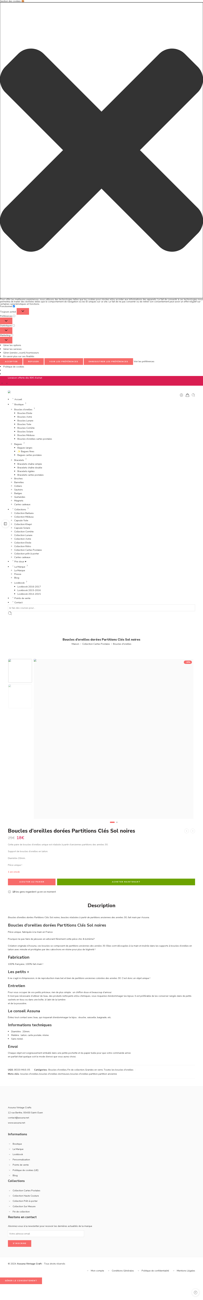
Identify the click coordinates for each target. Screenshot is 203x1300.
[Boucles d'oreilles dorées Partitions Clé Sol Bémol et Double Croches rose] (186, 831)
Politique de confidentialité (155, 1270)
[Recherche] (193, 395)
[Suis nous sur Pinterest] (15, 1129)
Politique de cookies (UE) (25, 1170)
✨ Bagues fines (25, 451)
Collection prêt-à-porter (26, 553)
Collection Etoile (22, 542)
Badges (18, 493)
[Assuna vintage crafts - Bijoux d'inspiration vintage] (20, 391)
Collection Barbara (23, 513)
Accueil (18, 399)
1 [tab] (112, 825)
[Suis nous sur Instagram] (20, 1129)
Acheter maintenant (126, 882)
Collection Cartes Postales (28, 550)
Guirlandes (19, 497)
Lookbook (19, 582)
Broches (18, 478)
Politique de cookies (13, 366)
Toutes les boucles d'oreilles (118, 1069)
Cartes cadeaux (22, 504)
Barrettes (19, 482)
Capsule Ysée (21, 520)
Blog (16, 577)
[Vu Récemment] (195, 1292)
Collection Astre (22, 538)
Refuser (33, 361)
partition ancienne (107, 1073)
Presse (17, 574)
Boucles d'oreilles (122, 643)
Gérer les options (12, 345)
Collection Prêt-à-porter (25, 1201)
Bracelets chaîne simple (29, 463)
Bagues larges (24, 447)
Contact (18, 602)
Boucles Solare (25, 431)
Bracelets (19, 460)
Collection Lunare (23, 535)
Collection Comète (24, 531)
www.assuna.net (16, 1122)
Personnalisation (21, 1159)
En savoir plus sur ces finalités (18, 356)
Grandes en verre (94, 1069)
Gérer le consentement (21, 1280)
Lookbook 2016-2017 (29, 586)
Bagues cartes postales (29, 455)
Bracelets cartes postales (30, 474)
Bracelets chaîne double (29, 467)
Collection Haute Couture (26, 1195)
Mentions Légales (186, 1270)
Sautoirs (18, 489)
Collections (20, 509)
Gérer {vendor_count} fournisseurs (21, 352)
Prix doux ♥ (20, 561)
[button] (101, 150)
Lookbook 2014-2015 (29, 593)
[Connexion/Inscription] (181, 395)
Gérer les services (12, 349)
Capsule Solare (22, 527)
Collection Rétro (22, 546)
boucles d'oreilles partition (84, 1073)
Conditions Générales (123, 1270)
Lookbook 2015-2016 (29, 590)
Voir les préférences (63, 361)
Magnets (18, 500)
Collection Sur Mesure (24, 1206)
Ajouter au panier (31, 882)
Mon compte (97, 1270)
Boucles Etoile (24, 413)
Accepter (11, 361)
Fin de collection (75, 1069)
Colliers (18, 486)
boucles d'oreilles (29, 1073)
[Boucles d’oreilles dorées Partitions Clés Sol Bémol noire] (20, 671)
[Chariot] (187, 395)
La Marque (19, 566)
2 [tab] (117, 825)
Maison (75, 643)
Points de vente (22, 598)
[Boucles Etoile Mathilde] (192, 831)
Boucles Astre (24, 416)
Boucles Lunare (25, 420)
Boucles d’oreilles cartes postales (34, 438)
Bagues (18, 444)
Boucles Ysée (24, 424)
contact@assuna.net (18, 1117)
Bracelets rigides (26, 471)
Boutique (19, 404)
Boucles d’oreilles (23, 409)
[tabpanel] (113, 739)
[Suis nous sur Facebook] (9, 1129)
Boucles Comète (26, 427)
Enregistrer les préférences (108, 361)
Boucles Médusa (25, 435)
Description (101, 905)
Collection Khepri (23, 524)
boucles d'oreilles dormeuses (54, 1073)
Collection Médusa (23, 516)
